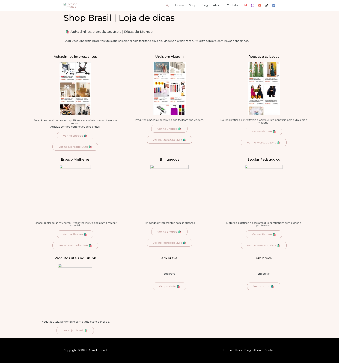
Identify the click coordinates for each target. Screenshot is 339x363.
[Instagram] (252, 5)
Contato (232, 5)
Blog (204, 5)
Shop (192, 5)
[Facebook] (273, 5)
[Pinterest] (245, 5)
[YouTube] (259, 5)
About (217, 5)
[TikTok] (266, 5)
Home (179, 5)
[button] (167, 5)
